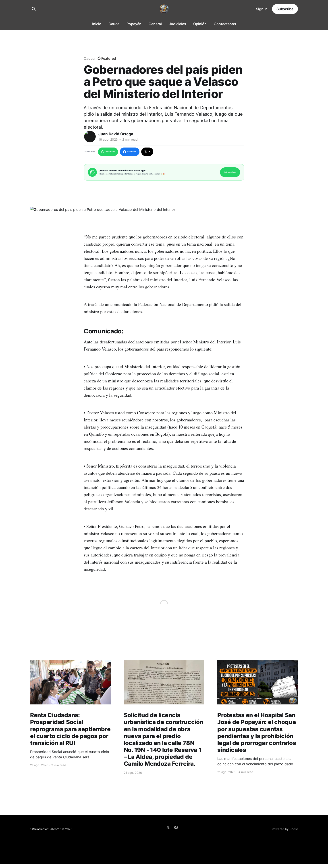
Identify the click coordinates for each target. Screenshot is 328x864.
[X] (168, 827)
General (155, 24)
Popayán (134, 24)
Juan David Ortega (115, 134)
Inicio (96, 24)
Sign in (262, 9)
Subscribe (284, 9)
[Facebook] (176, 827)
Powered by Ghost (285, 829)
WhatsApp (110, 151)
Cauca (113, 24)
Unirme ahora (230, 172)
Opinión (200, 24)
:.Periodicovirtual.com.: (45, 829)
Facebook (131, 151)
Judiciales (177, 24)
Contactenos (225, 24)
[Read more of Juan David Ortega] (90, 136)
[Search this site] (33, 8)
